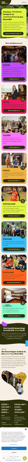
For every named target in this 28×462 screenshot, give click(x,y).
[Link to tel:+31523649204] (25, 458)
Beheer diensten (13, 444)
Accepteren (14, 448)
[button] (26, 429)
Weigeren (14, 452)
